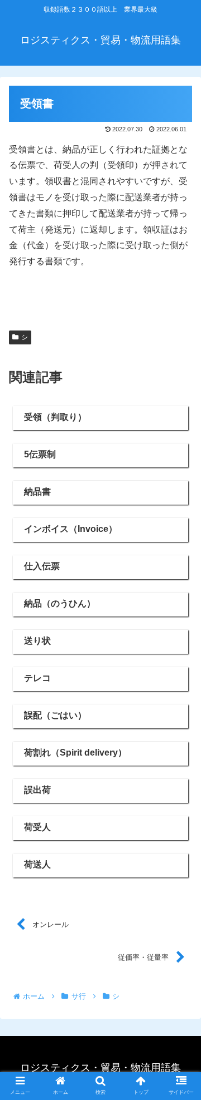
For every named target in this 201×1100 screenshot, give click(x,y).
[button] (179, 957)
